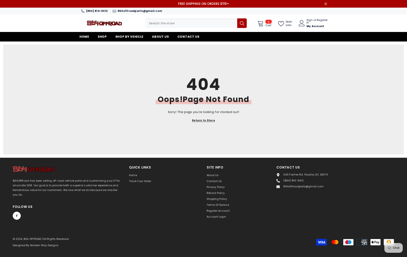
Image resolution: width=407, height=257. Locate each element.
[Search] (196, 23)
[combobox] (191, 23)
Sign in (310, 21)
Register (322, 20)
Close (326, 4)
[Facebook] (17, 216)
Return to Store (203, 120)
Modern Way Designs (44, 245)
